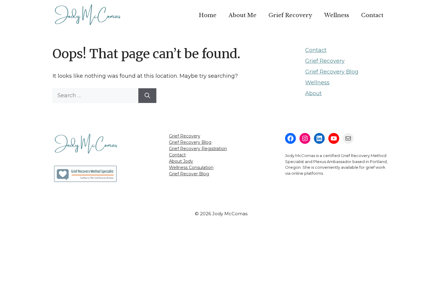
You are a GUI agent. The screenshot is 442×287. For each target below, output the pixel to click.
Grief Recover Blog (189, 174)
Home (207, 15)
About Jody (181, 161)
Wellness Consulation (191, 167)
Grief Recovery (290, 15)
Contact (372, 15)
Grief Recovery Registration (198, 148)
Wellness (336, 15)
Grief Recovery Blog (331, 71)
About (313, 93)
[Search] (147, 95)
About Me (242, 15)
